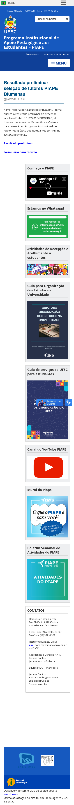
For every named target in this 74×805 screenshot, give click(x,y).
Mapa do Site (51, 10)
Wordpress (11, 794)
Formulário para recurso (20, 152)
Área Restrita (33, 54)
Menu (61, 63)
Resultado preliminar (18, 143)
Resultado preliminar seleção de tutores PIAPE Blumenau (31, 88)
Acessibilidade (14, 10)
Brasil (11, 3)
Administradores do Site (56, 54)
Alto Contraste (33, 10)
